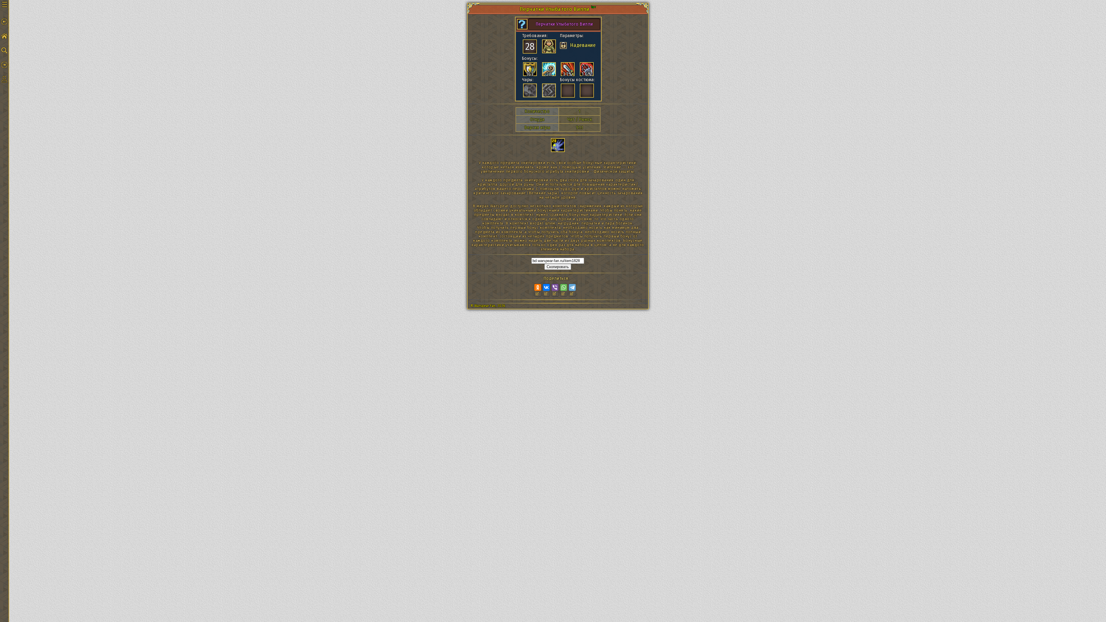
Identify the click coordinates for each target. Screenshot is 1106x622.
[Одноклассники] (537, 287)
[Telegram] (572, 287)
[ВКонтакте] (546, 287)
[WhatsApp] (563, 287)
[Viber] (555, 287)
